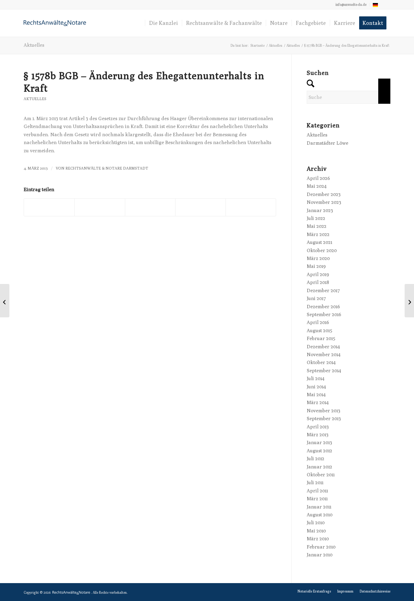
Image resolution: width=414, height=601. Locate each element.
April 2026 (318, 178)
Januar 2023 (320, 210)
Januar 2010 (319, 555)
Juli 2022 (316, 218)
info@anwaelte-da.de (351, 4)
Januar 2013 (319, 442)
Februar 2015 (321, 338)
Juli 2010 (316, 522)
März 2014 (318, 402)
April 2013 (318, 427)
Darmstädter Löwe (327, 143)
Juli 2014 (315, 378)
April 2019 (318, 274)
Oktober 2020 (322, 250)
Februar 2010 (321, 547)
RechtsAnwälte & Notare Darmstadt (106, 168)
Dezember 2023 (324, 194)
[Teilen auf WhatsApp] (150, 207)
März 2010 (318, 539)
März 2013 (318, 434)
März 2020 (318, 258)
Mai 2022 (316, 226)
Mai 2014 (316, 394)
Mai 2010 (316, 531)
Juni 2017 (316, 298)
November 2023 (324, 202)
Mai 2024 (316, 186)
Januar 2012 (319, 467)
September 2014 (324, 370)
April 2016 (318, 322)
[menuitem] (351, 4)
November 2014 (323, 354)
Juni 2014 (316, 387)
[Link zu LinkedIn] (385, 4)
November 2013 (323, 411)
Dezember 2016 (323, 306)
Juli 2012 (315, 458)
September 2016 (324, 314)
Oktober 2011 (321, 475)
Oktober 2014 (321, 362)
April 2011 (317, 491)
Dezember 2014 (323, 346)
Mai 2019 (316, 266)
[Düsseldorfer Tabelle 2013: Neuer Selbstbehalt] (4, 300)
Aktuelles (34, 45)
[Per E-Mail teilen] (251, 207)
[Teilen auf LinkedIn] (200, 207)
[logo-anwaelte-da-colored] (55, 23)
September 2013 (324, 418)
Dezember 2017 (323, 290)
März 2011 (317, 498)
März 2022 (318, 234)
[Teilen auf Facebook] (49, 207)
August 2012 (319, 451)
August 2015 (319, 330)
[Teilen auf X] (100, 207)
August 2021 (319, 242)
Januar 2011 (319, 507)
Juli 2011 (315, 482)
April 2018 (318, 282)
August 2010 (319, 515)
